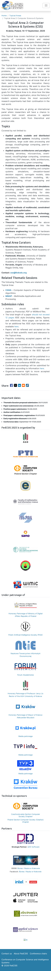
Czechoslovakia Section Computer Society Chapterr (23, 815)
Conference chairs (38, 953)
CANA (8, 290)
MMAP (8, 296)
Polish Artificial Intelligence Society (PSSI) (25, 635)
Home (4, 15)
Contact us (6, 953)
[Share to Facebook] (11, 385)
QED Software (33, 847)
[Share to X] (15, 385)
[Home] (12, 5)
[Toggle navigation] (46, 5)
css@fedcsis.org (18, 272)
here (16, 326)
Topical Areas (15, 15)
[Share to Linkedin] (19, 385)
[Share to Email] (23, 385)
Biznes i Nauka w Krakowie (28, 868)
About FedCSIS (21, 953)
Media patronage (25, 736)
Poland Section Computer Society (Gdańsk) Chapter (24, 821)
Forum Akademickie (25, 675)
